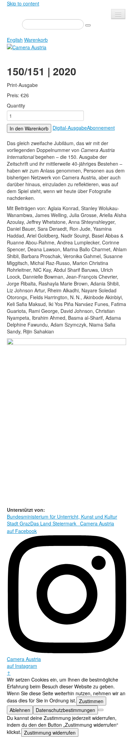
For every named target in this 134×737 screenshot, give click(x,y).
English (15, 39)
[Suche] (88, 25)
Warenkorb (36, 39)
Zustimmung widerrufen (50, 732)
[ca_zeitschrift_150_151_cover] (66, 421)
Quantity (16, 105)
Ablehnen (20, 710)
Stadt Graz (18, 523)
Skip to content (23, 3)
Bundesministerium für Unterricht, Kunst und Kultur (62, 516)
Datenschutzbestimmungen (65, 710)
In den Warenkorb (29, 128)
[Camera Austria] (26, 46)
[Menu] (118, 14)
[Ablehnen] (100, 710)
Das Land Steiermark (53, 523)
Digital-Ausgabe (70, 127)
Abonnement (101, 127)
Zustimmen (91, 701)
